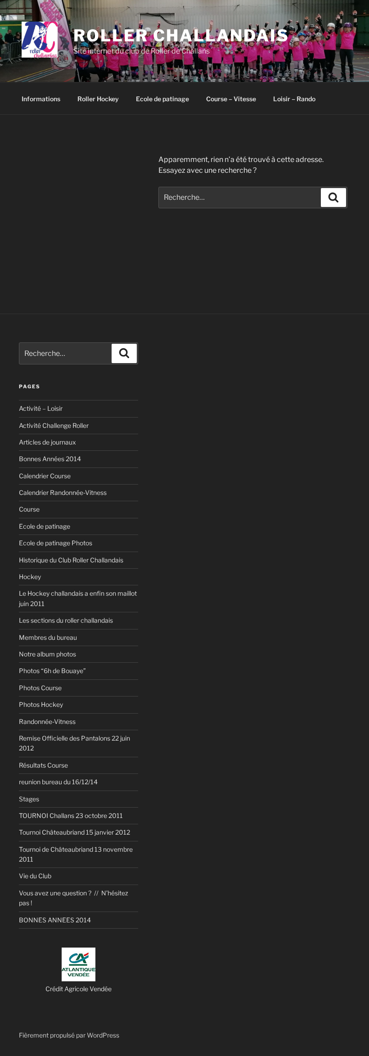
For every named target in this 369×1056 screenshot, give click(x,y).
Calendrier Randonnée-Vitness (63, 492)
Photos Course (40, 688)
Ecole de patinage (162, 99)
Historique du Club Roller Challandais (71, 560)
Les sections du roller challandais (66, 620)
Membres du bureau (48, 637)
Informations (41, 99)
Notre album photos (47, 654)
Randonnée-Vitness (47, 721)
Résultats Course (43, 765)
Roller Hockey (98, 99)
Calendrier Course (45, 476)
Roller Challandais (181, 35)
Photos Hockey (41, 704)
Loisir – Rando (294, 99)
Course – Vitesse (231, 99)
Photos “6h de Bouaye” (52, 670)
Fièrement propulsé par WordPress (69, 1035)
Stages (29, 799)
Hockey (30, 576)
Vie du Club (35, 876)
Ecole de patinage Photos (55, 543)
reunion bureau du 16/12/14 (58, 782)
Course (29, 509)
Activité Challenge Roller (54, 425)
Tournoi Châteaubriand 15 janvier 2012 (74, 832)
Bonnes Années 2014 (50, 459)
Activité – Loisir (41, 408)
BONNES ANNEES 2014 (55, 920)
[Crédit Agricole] (78, 979)
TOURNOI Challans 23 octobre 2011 (71, 815)
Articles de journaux (47, 442)
